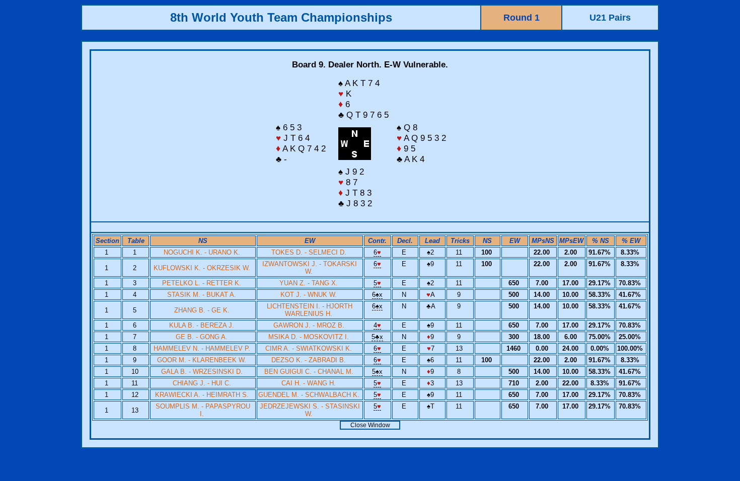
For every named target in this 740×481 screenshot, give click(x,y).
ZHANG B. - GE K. (202, 310)
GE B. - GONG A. (202, 337)
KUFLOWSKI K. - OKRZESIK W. (202, 268)
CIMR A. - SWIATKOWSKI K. (308, 348)
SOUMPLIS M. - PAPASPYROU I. (203, 410)
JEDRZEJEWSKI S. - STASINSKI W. (310, 410)
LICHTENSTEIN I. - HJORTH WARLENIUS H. (309, 309)
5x (377, 337)
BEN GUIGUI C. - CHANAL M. (308, 371)
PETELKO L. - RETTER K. (201, 283)
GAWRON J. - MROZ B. (308, 325)
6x (377, 294)
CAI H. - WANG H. (308, 383)
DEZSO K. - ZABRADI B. (308, 360)
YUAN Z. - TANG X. (308, 283)
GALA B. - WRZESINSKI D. (202, 371)
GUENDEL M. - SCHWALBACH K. (308, 394)
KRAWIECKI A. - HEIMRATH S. (202, 394)
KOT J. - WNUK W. (308, 294)
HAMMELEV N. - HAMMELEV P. (202, 348)
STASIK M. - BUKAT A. (201, 294)
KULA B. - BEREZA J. (201, 325)
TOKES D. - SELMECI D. (308, 252)
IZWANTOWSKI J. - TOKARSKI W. (309, 267)
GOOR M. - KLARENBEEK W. (201, 360)
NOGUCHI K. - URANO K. (202, 252)
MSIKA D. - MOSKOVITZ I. (308, 337)
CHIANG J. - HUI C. (202, 383)
